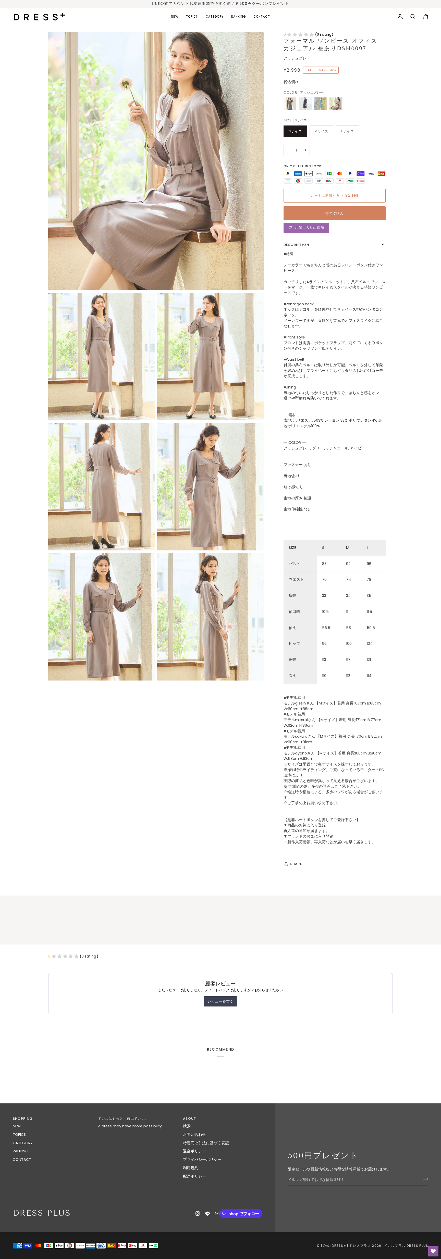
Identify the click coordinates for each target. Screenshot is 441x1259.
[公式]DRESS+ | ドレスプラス (346, 1245)
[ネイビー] (306, 105)
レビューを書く (220, 1001)
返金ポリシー (194, 1151)
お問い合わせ (194, 1134)
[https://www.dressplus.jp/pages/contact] (217, 1213)
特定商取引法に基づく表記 (206, 1142)
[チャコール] (291, 105)
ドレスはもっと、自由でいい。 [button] (123, 1118)
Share (296, 863)
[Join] (424, 1179)
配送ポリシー (194, 1176)
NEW (17, 1126)
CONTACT (22, 1159)
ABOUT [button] (189, 1118)
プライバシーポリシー (202, 1159)
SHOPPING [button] (23, 1118)
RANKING (20, 1151)
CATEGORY (23, 1142)
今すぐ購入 (334, 213)
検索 (187, 1126)
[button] (192, 17)
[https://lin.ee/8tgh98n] (207, 1213)
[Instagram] (197, 1213)
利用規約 (190, 1167)
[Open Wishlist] (433, 1251)
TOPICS (19, 1134)
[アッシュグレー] (335, 105)
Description (296, 244)
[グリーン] (321, 105)
